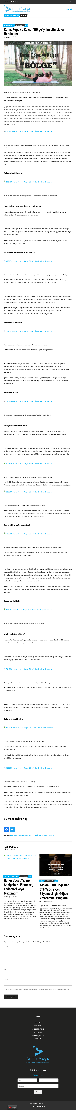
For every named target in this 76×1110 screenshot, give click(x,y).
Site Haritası (38, 1032)
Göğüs (42, 881)
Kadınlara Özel (9, 25)
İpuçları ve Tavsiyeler (11, 876)
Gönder (38, 1092)
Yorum (6, 947)
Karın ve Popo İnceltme (35, 835)
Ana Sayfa (38, 1022)
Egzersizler (13, 835)
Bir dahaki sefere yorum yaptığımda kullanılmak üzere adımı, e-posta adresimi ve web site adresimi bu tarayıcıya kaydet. (37, 989)
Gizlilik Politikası (38, 1029)
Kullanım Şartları (38, 1035)
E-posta (7, 979)
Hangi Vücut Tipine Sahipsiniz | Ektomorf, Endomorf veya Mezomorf (18, 886)
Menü (70, 9)
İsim (5, 969)
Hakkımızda (38, 1026)
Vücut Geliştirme (48, 835)
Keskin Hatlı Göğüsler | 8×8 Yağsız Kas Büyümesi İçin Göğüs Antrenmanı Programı (54, 891)
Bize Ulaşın (38, 1039)
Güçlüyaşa (7, 37)
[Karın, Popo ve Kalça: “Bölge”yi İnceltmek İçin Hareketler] (28, 131)
